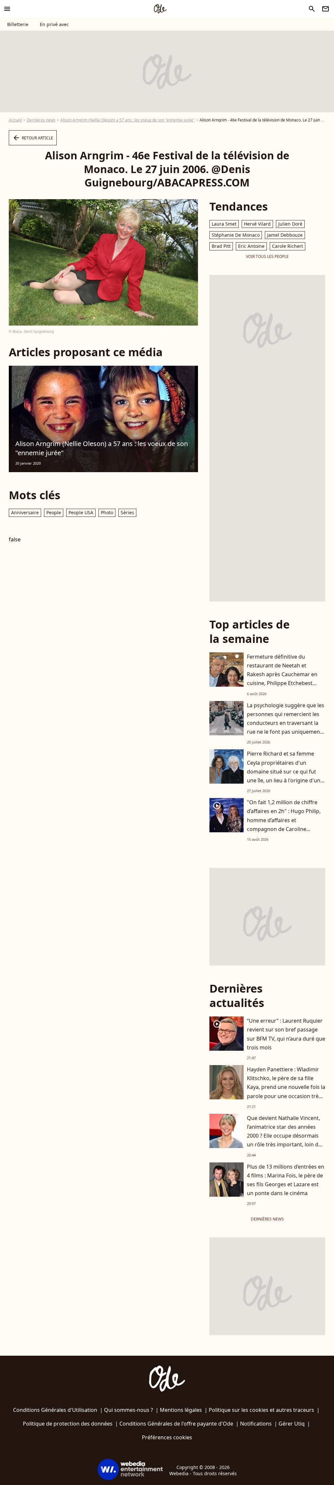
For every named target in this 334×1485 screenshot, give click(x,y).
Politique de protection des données (68, 1423)
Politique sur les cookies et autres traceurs (261, 1409)
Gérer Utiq (292, 1423)
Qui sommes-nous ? (128, 1409)
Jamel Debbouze (285, 235)
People (53, 512)
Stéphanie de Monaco (236, 235)
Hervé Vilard (257, 224)
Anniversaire (25, 512)
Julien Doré (290, 224)
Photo (107, 512)
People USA (80, 512)
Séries (127, 512)
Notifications (256, 1423)
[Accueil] (160, 9)
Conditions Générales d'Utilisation (55, 1409)
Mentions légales (181, 1409)
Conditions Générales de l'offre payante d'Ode (176, 1423)
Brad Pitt (221, 246)
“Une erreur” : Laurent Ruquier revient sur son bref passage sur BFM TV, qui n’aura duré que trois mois (286, 1034)
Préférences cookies (167, 1437)
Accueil (15, 120)
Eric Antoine (251, 246)
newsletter (325, 9)
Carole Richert (287, 246)
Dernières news (41, 120)
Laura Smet (224, 224)
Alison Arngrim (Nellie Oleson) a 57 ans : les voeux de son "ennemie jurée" (127, 120)
